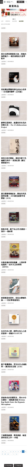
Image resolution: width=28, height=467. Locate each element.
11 (8, 454)
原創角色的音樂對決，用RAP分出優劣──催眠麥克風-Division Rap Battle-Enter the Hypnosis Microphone (13, 401)
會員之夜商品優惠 (5, 24)
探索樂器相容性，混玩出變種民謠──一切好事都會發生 (13, 299)
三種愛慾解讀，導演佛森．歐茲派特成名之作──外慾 (13, 436)
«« (2, 451)
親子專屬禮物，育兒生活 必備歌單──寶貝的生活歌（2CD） (14, 365)
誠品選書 (14, 21)
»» (16, 454)
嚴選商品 (8, 21)
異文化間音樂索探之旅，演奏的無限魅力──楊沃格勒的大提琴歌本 (13, 56)
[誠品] (9, 1)
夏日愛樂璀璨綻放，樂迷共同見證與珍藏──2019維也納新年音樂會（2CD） (13, 196)
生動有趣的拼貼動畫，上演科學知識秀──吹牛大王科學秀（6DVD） (13, 264)
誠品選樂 (21, 21)
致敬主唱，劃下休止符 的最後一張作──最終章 (14, 230)
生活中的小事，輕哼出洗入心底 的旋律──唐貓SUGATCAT (13, 332)
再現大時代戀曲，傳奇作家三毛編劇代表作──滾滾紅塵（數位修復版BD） (13, 160)
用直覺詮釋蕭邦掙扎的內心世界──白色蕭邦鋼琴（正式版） (13, 91)
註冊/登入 (20, 1)
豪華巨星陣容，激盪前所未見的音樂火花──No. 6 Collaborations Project (14, 125)
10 (5, 454)
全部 (2, 21)
